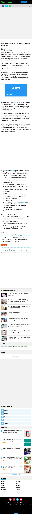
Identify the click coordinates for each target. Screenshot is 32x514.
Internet (6, 413)
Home (2, 41)
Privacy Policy (20, 502)
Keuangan (6, 416)
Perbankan (4, 245)
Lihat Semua (16, 356)
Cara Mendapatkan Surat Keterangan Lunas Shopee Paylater (12, 440)
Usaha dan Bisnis (20, 493)
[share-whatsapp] (10, 6)
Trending (18, 491)
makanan (18, 495)
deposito (23, 53)
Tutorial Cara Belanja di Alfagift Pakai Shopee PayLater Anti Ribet (13, 431)
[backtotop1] (31, 504)
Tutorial (6, 423)
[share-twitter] (6, 6)
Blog (17, 483)
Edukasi (3, 485)
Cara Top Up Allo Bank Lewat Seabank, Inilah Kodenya (16, 251)
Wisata (2, 495)
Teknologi (3, 491)
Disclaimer (10, 502)
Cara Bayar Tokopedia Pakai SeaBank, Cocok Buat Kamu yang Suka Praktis (13, 458)
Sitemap (25, 502)
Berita (2, 483)
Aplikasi (6, 410)
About (6, 502)
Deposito (12, 170)
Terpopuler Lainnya (16, 474)
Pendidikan (3, 489)
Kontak (15, 502)
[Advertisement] (16, 23)
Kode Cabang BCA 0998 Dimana (11, 448)
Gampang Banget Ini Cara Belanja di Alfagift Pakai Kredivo (12, 466)
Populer (24, 2)
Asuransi (18, 481)
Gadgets (18, 485)
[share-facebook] (3, 6)
